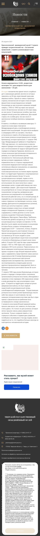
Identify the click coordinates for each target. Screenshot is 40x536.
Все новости (11, 335)
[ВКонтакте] (3, 328)
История (5, 92)
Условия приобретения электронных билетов (16, 458)
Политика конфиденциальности (12, 450)
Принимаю (20, 531)
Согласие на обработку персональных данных (16, 454)
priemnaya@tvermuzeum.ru (13, 442)
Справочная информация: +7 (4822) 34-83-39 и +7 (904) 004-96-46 (20, 438)
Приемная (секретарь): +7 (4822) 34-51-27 (18, 432)
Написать (16, 387)
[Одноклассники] (7, 328)
